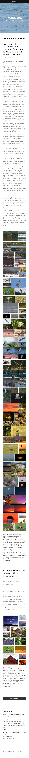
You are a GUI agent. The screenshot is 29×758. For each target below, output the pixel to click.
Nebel (12, 544)
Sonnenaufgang (7, 550)
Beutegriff (15, 534)
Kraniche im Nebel (13, 541)
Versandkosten (8, 736)
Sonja (9, 549)
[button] (10, 236)
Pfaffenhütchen (7, 546)
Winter (21, 683)
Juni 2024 (5, 675)
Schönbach (5, 547)
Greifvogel (17, 536)
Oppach (22, 680)
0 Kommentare (7, 560)
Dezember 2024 (7, 670)
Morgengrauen (17, 542)
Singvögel (5, 549)
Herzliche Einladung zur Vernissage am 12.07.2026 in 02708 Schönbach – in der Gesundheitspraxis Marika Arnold (13, 723)
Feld (4, 536)
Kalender (10, 675)
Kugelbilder (21, 541)
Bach (21, 668)
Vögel (20, 552)
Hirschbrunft (19, 537)
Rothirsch (16, 546)
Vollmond (5, 554)
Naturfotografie (7, 544)
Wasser (10, 554)
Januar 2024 (17, 673)
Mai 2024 (13, 677)
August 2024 (16, 668)
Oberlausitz (18, 544)
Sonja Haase (15, 549)
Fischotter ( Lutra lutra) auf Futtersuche (13, 714)
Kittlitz (4, 677)
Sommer (21, 681)
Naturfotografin (15, 678)
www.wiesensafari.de (8, 557)
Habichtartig (6, 537)
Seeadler (11, 547)
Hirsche (5, 539)
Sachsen (21, 546)
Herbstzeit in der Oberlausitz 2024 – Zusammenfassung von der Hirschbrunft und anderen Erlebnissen (13, 49)
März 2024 (18, 677)
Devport (5, 753)
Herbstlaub (13, 537)
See (8, 681)
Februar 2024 (15, 670)
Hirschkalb (10, 539)
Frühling (13, 672)
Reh (12, 546)
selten (15, 547)
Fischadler (8, 536)
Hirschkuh (16, 539)
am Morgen (10, 534)
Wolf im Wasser (21, 555)
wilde (19, 554)
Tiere (16, 552)
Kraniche (5, 541)
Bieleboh (21, 534)
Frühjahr (8, 672)
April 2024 (9, 668)
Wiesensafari (14, 17)
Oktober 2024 (16, 680)
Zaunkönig (16, 557)
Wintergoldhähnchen (8, 555)
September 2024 (14, 681)
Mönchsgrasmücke (7, 542)
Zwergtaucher (6, 558)
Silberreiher (21, 547)
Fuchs (12, 536)
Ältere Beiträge (14, 698)
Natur (22, 542)
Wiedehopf (16, 683)
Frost (4, 672)
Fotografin (21, 670)
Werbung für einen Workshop (10, 719)
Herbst (4, 673)
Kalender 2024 (17, 675)
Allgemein (10, 533)
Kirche (21, 539)
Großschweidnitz (20, 672)
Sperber (13, 550)
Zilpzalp (22, 557)
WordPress (12, 751)
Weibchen (15, 554)
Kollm (8, 677)
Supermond (12, 552)
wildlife (24, 554)
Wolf (15, 555)
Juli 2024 (23, 673)
